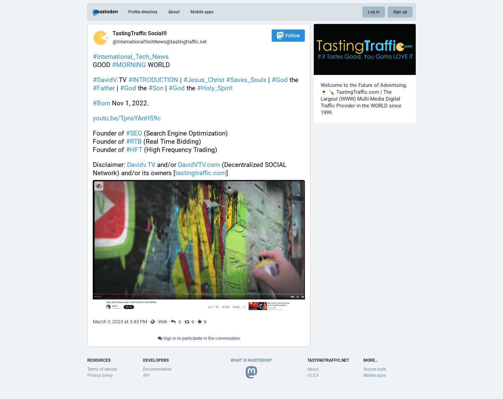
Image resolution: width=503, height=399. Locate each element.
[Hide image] (98, 186)
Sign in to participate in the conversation (201, 338)
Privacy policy (100, 375)
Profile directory (142, 12)
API (146, 375)
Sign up (400, 12)
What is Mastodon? (251, 360)
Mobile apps (202, 12)
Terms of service (102, 369)
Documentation (157, 369)
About (174, 12)
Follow (292, 35)
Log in (373, 12)
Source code (374, 369)
